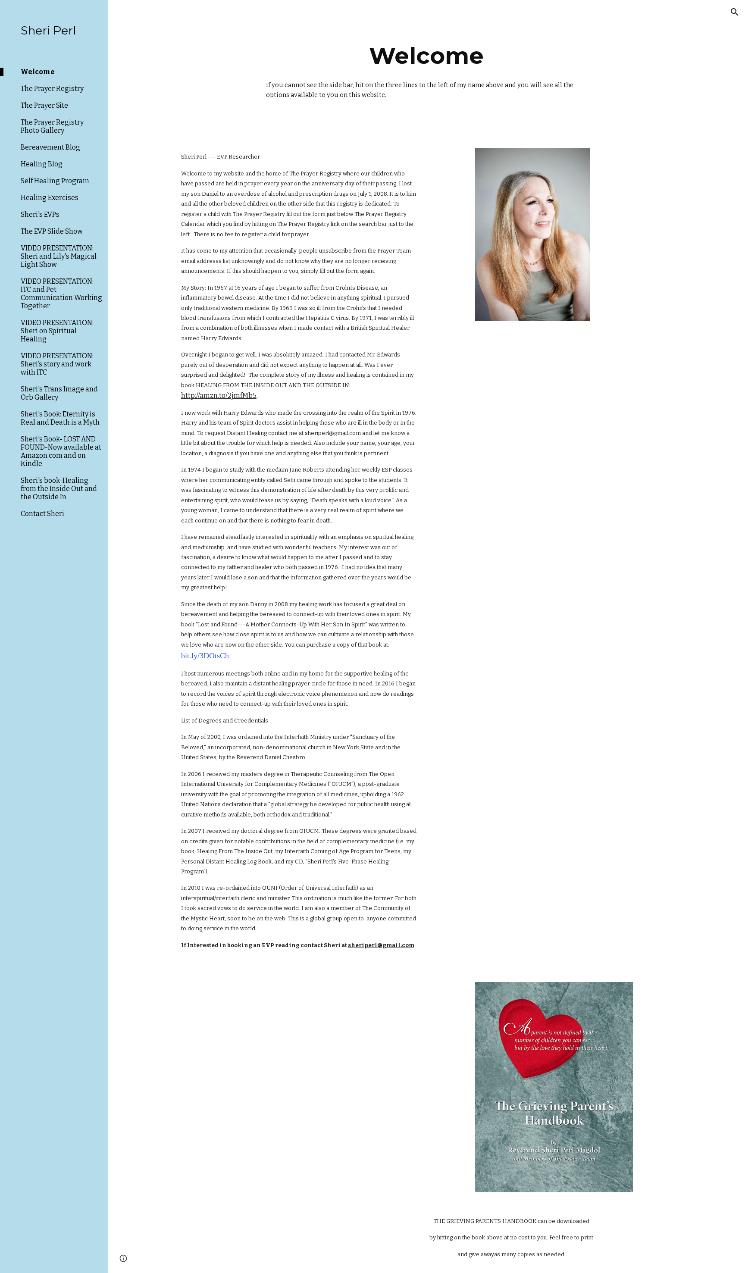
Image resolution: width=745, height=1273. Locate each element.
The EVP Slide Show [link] (52, 231)
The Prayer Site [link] (44, 105)
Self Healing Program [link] (55, 181)
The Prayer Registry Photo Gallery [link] (52, 126)
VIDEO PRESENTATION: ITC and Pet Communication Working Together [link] (61, 293)
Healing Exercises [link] (49, 198)
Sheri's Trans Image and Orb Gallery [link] (59, 393)
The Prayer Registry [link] (52, 88)
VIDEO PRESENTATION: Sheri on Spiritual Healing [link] (57, 331)
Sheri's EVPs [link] (40, 214)
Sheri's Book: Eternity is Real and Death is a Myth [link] (60, 418)
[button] (734, 12)
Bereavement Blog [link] (50, 147)
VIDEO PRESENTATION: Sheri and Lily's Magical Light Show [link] (59, 256)
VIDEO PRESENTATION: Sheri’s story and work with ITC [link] (57, 364)
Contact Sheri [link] (42, 514)
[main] (426, 68)
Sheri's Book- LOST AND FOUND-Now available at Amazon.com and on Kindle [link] (61, 451)
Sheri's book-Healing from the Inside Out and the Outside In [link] (59, 488)
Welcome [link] (38, 72)
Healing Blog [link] (42, 164)
